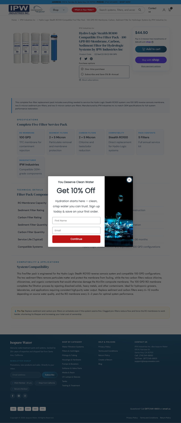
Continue (76, 239)
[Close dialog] (129, 179)
